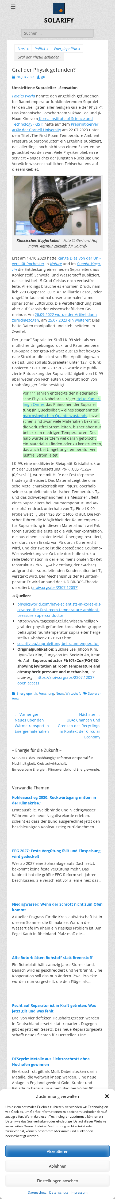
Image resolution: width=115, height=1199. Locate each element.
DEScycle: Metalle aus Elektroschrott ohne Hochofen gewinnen (51, 1061)
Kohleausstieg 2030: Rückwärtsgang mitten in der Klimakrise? (54, 800)
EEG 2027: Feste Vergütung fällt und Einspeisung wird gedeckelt (56, 853)
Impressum (79, 1192)
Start (23, 48)
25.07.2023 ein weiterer (69, 320)
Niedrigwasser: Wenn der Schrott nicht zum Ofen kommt (57, 907)
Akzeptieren (57, 1151)
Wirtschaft (73, 693)
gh (43, 77)
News (60, 693)
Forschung (46, 693)
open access (28, 683)
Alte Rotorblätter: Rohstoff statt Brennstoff (52, 957)
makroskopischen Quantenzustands (55, 415)
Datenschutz (37, 1192)
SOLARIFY (59, 20)
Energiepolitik (67, 48)
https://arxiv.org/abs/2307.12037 (65, 677)
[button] (107, 1096)
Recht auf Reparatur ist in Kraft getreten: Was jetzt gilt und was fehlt (54, 1008)
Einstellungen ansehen (57, 1180)
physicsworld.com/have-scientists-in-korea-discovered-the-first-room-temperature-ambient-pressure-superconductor (59, 610)
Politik (41, 48)
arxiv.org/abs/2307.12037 (54, 587)
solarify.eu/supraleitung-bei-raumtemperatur (58, 643)
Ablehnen (57, 1166)
